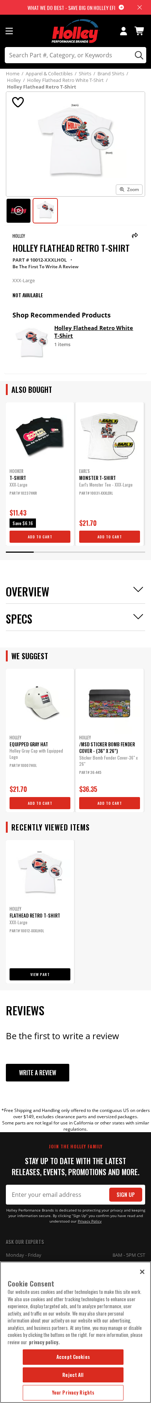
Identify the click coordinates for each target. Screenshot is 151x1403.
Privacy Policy (90, 1221)
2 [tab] (48, 552)
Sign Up (126, 1194)
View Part (40, 974)
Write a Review (37, 1072)
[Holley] (76, 31)
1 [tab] (20, 552)
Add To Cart (40, 536)
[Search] (138, 55)
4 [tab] (103, 552)
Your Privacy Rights (73, 1392)
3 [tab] (75, 552)
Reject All (73, 1374)
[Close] (142, 1272)
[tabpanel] (40, 474)
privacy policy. (44, 1342)
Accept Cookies (73, 1356)
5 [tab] (131, 552)
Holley (18, 236)
